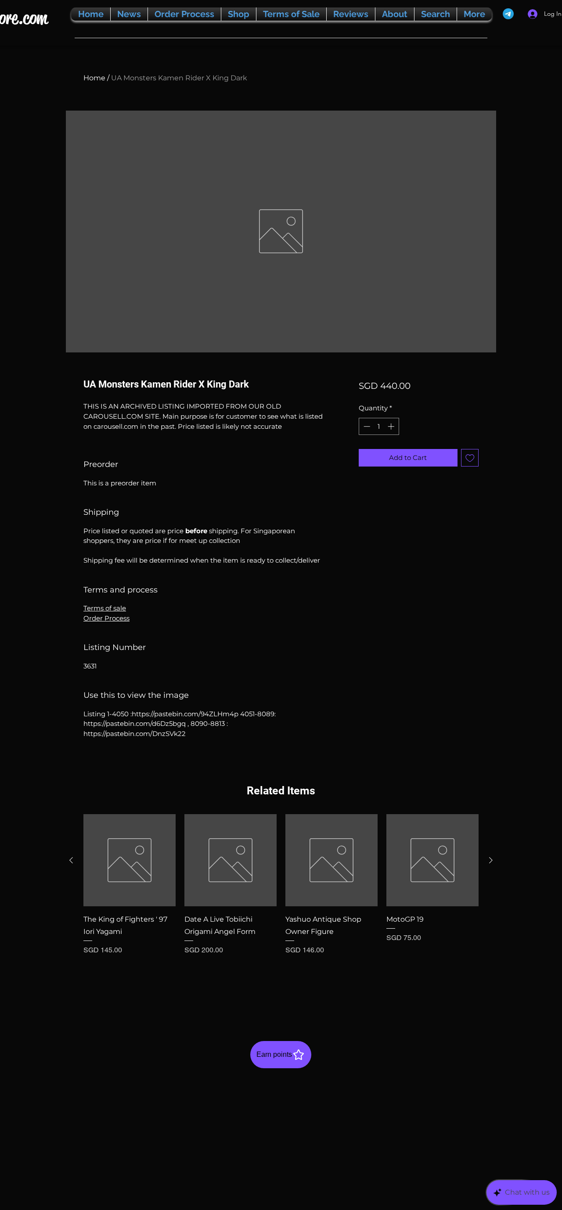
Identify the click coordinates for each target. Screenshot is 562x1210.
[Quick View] (129, 860)
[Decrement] (366, 426)
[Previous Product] (71, 860)
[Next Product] (491, 860)
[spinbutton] (378, 426)
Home (94, 78)
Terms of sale (104, 608)
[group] (281, 908)
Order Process (106, 618)
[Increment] (392, 426)
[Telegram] (508, 13)
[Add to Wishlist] (470, 458)
